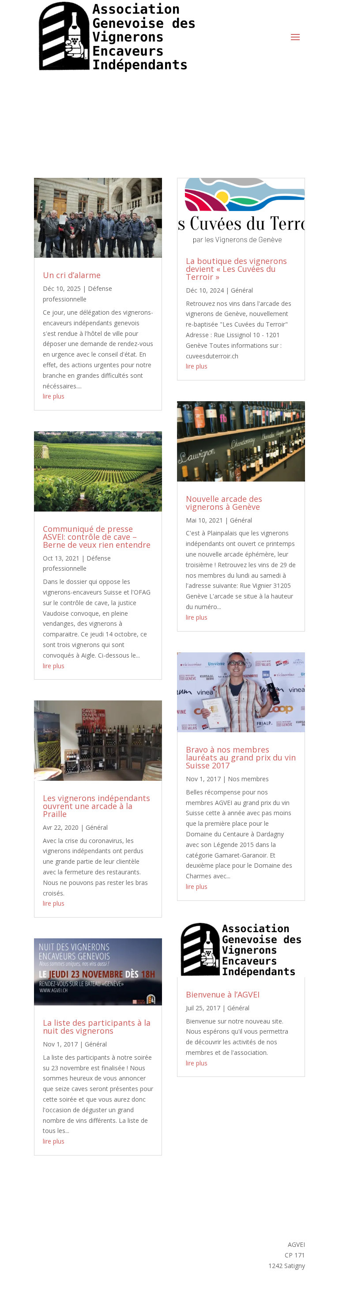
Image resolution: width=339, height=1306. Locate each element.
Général (97, 827)
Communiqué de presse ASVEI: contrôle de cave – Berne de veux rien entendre (97, 536)
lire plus (53, 396)
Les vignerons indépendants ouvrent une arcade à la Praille (96, 806)
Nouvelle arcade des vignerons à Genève (224, 502)
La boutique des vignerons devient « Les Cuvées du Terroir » (236, 269)
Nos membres (248, 779)
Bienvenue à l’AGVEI (223, 994)
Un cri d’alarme (72, 275)
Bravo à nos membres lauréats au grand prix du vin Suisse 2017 (241, 757)
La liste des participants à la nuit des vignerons (97, 1026)
